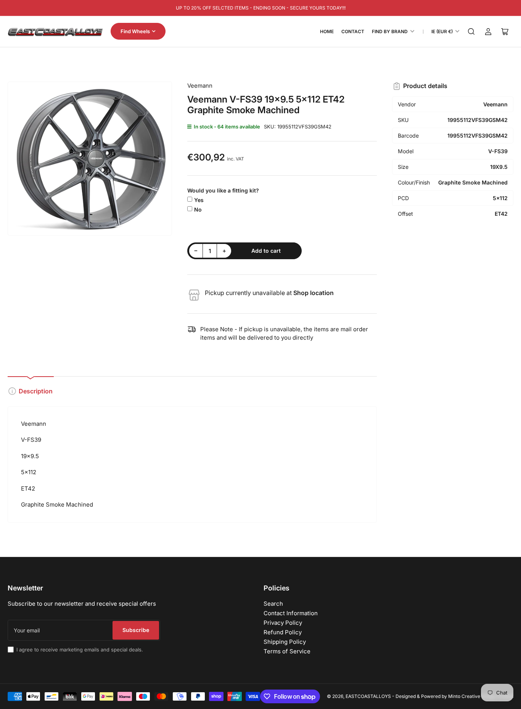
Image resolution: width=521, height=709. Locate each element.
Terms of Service (287, 651)
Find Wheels (135, 31)
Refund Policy (283, 632)
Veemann (199, 85)
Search (273, 603)
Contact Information (291, 613)
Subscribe (135, 630)
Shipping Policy (285, 641)
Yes (199, 200)
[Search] (471, 31)
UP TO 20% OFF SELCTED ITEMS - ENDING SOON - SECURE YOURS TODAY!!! (261, 8)
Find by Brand (390, 31)
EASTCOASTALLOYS (368, 696)
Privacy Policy (283, 622)
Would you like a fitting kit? (223, 190)
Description (36, 391)
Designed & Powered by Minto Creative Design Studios (454, 696)
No (198, 209)
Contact (352, 31)
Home (327, 31)
